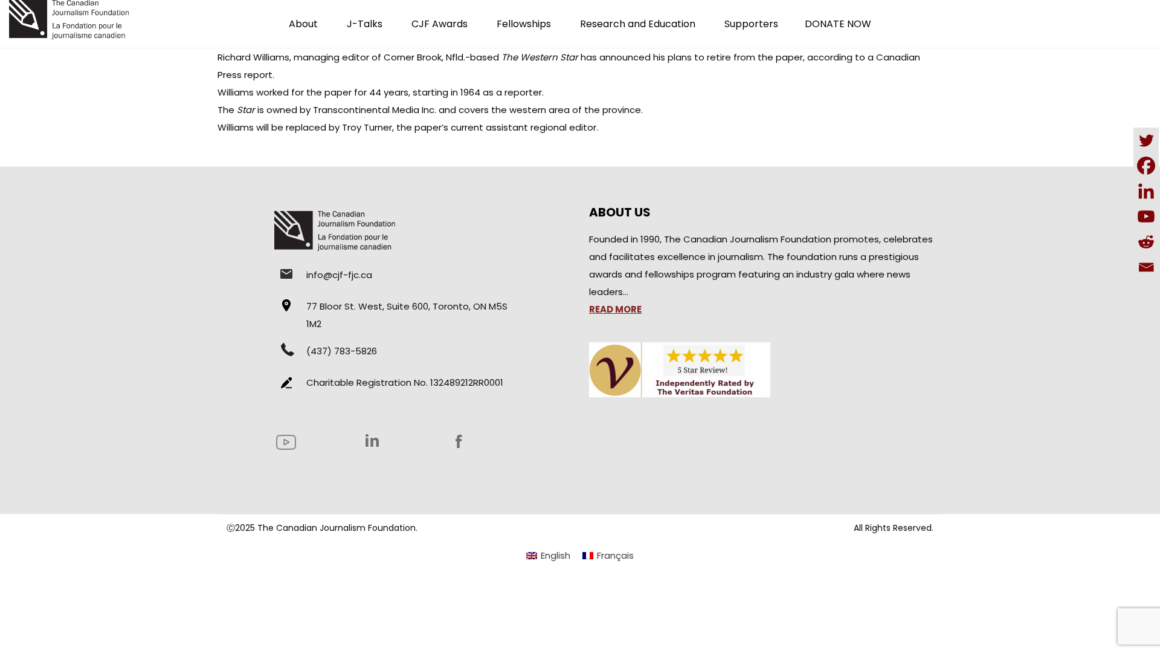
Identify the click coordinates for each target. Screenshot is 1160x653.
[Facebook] (1146, 165)
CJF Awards (439, 24)
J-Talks (364, 24)
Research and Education (637, 24)
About (303, 24)
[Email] (1146, 267)
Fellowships (524, 24)
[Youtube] (1146, 216)
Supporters (751, 24)
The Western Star (539, 57)
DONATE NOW (838, 24)
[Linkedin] (1146, 191)
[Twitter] (1146, 140)
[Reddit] (1146, 242)
